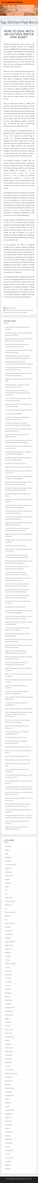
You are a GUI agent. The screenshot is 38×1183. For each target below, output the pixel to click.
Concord (7, 985)
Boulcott (8, 952)
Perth (7, 890)
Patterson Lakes (10, 901)
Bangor (7, 1018)
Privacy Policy (27, 1179)
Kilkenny (8, 1165)
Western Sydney (10, 941)
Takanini (8, 1022)
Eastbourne (8, 1059)
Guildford (8, 938)
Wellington (8, 1077)
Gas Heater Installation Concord (15, 463)
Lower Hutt (8, 949)
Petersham (8, 1062)
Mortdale (8, 861)
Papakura (8, 956)
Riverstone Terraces (11, 1073)
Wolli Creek (8, 1029)
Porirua (7, 967)
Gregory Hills (9, 945)
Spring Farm (9, 1011)
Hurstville (8, 989)
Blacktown (8, 971)
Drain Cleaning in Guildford (13, 414)
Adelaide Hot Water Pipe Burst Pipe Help (18, 747)
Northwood (8, 1000)
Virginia (7, 1128)
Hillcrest (8, 1169)
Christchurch (9, 876)
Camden (7, 1066)
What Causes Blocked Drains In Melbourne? (18, 709)
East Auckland (9, 1037)
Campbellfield (9, 1150)
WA (6, 894)
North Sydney (9, 1070)
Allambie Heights (10, 963)
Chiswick (8, 1136)
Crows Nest (8, 1055)
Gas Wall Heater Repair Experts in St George (19, 410)
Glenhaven (8, 1121)
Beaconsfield (9, 1015)
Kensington (9, 1125)
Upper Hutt (8, 898)
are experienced (25, 178)
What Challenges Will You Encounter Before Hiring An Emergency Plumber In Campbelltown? (19, 714)
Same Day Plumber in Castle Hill (15, 546)
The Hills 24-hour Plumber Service (16, 737)
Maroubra (8, 846)
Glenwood (8, 974)
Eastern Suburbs (10, 912)
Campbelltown (10, 1007)
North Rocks (9, 934)
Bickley (7, 996)
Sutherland (8, 872)
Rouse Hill (8, 1033)
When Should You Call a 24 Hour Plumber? (18, 760)
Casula (7, 1106)
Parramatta (9, 930)
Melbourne (8, 905)
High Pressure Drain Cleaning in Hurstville (18, 467)
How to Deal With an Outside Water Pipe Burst (19, 34)
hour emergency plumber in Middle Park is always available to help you (19, 173)
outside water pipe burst (18, 312)
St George (8, 857)
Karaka (7, 960)
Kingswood (8, 1114)
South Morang (9, 1110)
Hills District (9, 1132)
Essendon (8, 1161)
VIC (15, 308)
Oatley (7, 1099)
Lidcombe (8, 1044)
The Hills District (10, 865)
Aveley (7, 887)
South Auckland (10, 923)
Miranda (7, 1026)
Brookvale (8, 1103)
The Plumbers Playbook (12, 2)
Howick (7, 879)
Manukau (8, 927)
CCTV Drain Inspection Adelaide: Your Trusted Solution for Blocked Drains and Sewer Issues (17, 393)
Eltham (7, 1040)
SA (6, 920)
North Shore (9, 1051)
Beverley (8, 1117)
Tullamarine (9, 1158)
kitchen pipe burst (12, 310)
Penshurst (8, 1004)
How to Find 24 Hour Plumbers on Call (17, 756)
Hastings (8, 978)
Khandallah (8, 1081)
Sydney (7, 850)
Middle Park (9, 308)
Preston (7, 1147)
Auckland (8, 883)
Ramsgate (8, 993)
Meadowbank (9, 1095)
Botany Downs (9, 1088)
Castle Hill (8, 868)
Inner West (8, 982)
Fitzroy (7, 1154)
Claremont (8, 1092)
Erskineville (8, 1143)
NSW (6, 854)
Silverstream (9, 1048)
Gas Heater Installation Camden (15, 607)
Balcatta (8, 1084)
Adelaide (7, 916)
